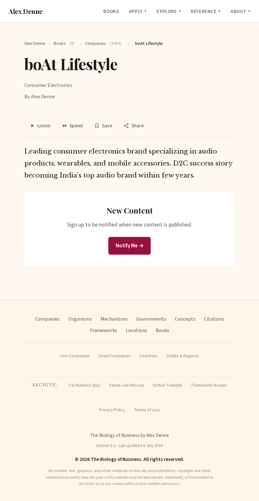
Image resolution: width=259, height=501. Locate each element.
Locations (136, 330)
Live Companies (75, 356)
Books (111, 11)
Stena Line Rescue (126, 385)
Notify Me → (130, 246)
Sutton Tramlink (167, 385)
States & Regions (182, 356)
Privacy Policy (112, 410)
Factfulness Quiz (84, 385)
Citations (214, 319)
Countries (148, 356)
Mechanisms (114, 319)
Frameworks (103, 330)
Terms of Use (147, 410)
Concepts (185, 319)
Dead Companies (115, 356)
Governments (151, 319)
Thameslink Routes (209, 385)
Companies (103, 43)
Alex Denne (26, 11)
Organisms (80, 319)
